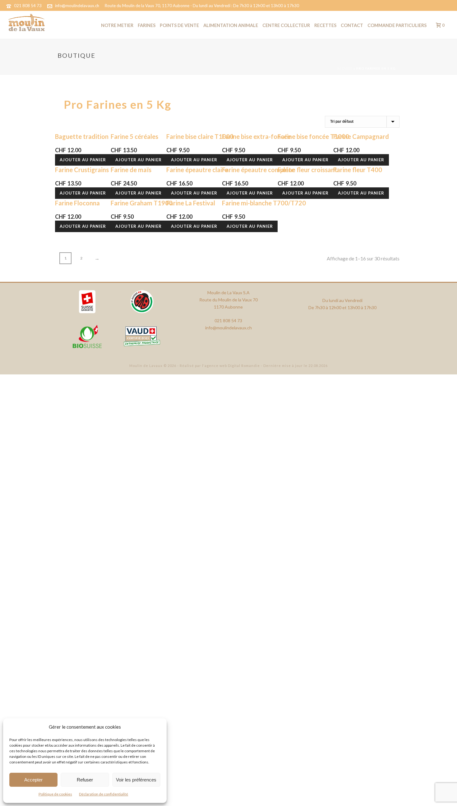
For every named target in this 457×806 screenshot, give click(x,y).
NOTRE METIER (117, 25)
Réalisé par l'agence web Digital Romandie (220, 366)
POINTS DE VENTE (179, 25)
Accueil (345, 68)
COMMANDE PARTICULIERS (397, 25)
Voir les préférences (136, 779)
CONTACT (352, 25)
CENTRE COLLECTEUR (286, 25)
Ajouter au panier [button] (83, 159)
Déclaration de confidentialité (103, 794)
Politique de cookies (55, 794)
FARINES (146, 25)
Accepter (33, 779)
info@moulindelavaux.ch (77, 5)
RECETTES (325, 25)
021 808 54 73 (28, 5)
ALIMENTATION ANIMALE (230, 25)
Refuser (85, 779)
